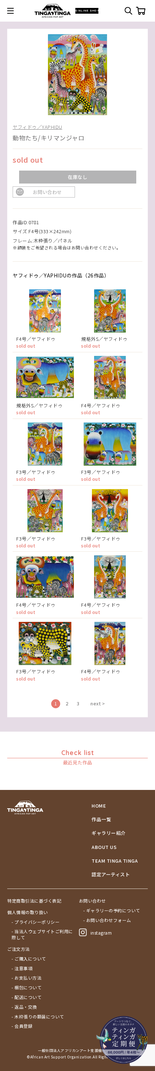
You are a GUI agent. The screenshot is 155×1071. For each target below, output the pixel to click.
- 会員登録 (22, 1026)
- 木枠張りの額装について (38, 1017)
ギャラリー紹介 (109, 833)
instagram (101, 933)
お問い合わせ (47, 192)
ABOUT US (104, 847)
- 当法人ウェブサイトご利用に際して (42, 934)
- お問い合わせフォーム (107, 920)
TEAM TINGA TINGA (115, 861)
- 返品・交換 (24, 1007)
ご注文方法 (18, 949)
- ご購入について (29, 959)
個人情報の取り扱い (27, 912)
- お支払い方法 (26, 978)
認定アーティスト (111, 874)
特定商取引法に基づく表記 (34, 901)
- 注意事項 (22, 968)
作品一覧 (101, 819)
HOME (99, 806)
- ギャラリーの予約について (111, 910)
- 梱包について (26, 987)
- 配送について (26, 997)
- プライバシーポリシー (35, 922)
